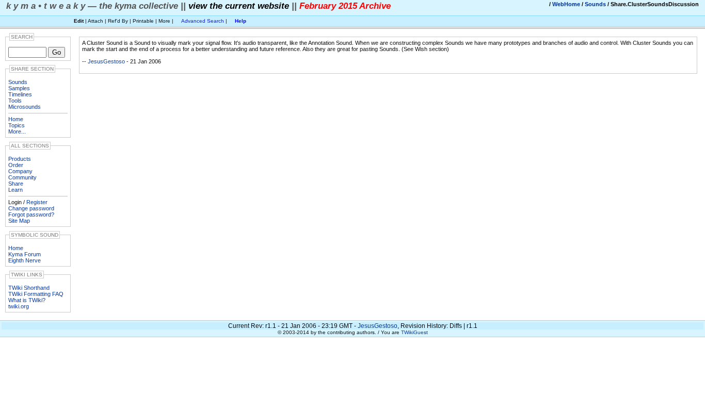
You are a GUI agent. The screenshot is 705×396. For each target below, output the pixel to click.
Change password (31, 208)
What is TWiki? (26, 300)
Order (15, 165)
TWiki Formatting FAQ (35, 294)
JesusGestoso (106, 61)
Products (19, 159)
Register (36, 202)
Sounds (595, 4)
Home (15, 119)
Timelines (20, 94)
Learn (15, 190)
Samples (19, 88)
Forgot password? (31, 214)
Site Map (19, 221)
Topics (16, 125)
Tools (15, 100)
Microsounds (24, 107)
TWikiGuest (414, 332)
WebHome (566, 4)
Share (15, 183)
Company (20, 171)
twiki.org (18, 306)
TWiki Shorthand (29, 288)
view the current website (238, 5)
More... (17, 131)
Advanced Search (202, 21)
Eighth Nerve (24, 260)
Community (22, 177)
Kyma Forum (24, 254)
